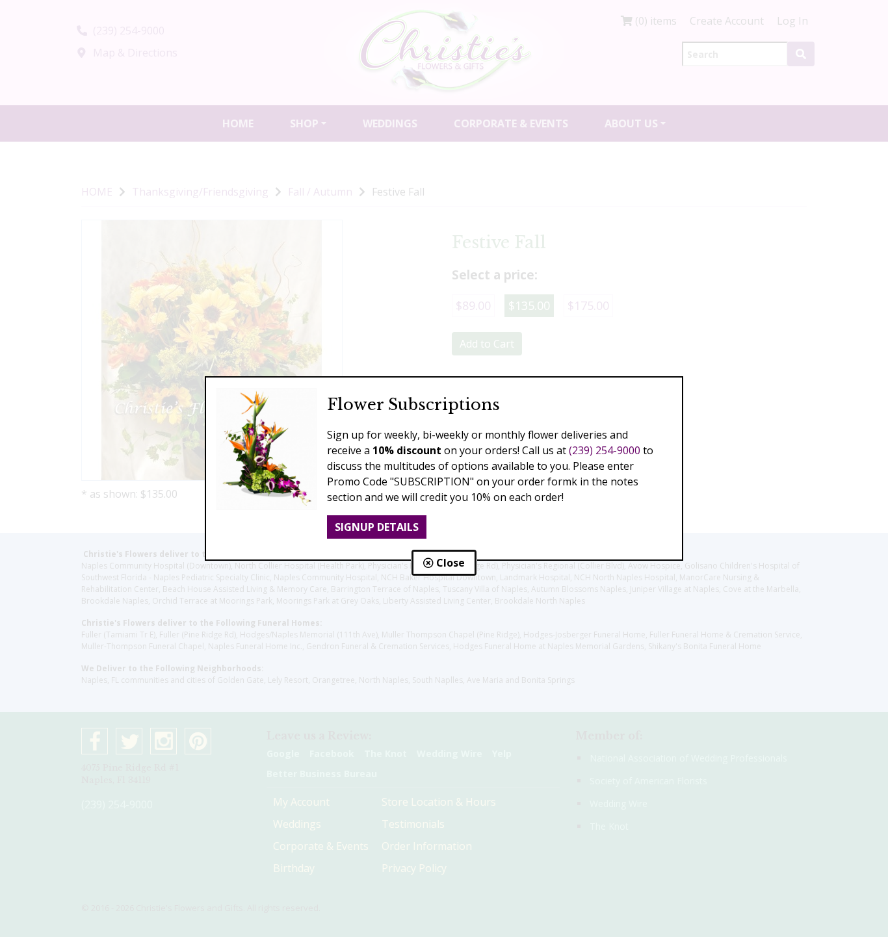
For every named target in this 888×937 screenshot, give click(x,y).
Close (449, 563)
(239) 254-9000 (604, 450)
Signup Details (377, 527)
